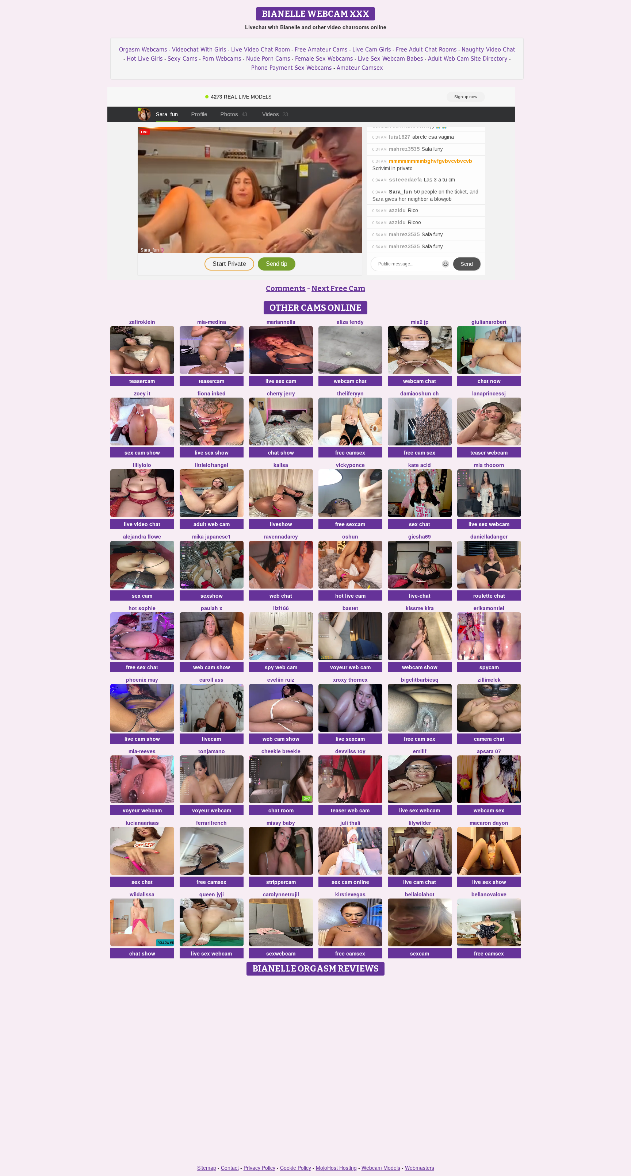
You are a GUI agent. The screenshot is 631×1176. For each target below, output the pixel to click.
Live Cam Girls (371, 49)
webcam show (419, 667)
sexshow (211, 595)
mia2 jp (420, 321)
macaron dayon (489, 822)
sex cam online (350, 881)
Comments (286, 288)
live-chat (420, 595)
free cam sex (419, 452)
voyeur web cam (350, 667)
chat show (281, 452)
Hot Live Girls (145, 58)
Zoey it (142, 393)
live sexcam (350, 738)
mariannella (281, 321)
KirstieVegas (350, 894)
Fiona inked (212, 393)
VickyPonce (350, 464)
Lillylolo (142, 464)
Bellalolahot (420, 894)
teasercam (142, 380)
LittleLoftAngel (211, 464)
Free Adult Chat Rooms (426, 49)
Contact (230, 1167)
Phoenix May (142, 679)
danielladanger (489, 536)
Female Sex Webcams (324, 58)
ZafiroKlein (142, 321)
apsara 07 (489, 751)
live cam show (142, 738)
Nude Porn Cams (268, 58)
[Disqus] (315, 1070)
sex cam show (142, 452)
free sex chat (142, 667)
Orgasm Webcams (143, 49)
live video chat (142, 524)
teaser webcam (489, 452)
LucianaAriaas (142, 822)
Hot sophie (142, 608)
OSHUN (350, 536)
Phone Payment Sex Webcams (291, 67)
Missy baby (281, 822)
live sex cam (280, 380)
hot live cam (350, 595)
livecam (211, 738)
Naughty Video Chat (488, 49)
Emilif (420, 751)
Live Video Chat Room (260, 49)
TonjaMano (211, 751)
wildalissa (142, 894)
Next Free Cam (338, 288)
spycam (489, 667)
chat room (281, 810)
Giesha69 (419, 536)
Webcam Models (381, 1167)
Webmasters (419, 1167)
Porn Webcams (221, 58)
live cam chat (419, 881)
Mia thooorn (489, 464)
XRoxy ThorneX (350, 679)
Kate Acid (419, 464)
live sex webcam (489, 524)
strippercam (281, 881)
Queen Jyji (211, 894)
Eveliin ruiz (280, 679)
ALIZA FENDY (350, 321)
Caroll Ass (211, 679)
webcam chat (350, 380)
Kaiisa (281, 464)
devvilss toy (350, 751)
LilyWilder (420, 822)
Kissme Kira (420, 608)
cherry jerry (281, 393)
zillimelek (489, 679)
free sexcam (350, 524)
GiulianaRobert (488, 321)
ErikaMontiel (489, 608)
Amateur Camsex (360, 67)
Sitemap (206, 1167)
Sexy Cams (183, 58)
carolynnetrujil (281, 894)
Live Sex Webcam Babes (390, 58)
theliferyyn (350, 393)
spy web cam (281, 667)
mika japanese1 (211, 536)
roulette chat (489, 595)
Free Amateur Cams (321, 49)
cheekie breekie (281, 751)
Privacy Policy (259, 1167)
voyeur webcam (142, 810)
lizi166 (281, 608)
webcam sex (489, 810)
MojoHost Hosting (336, 1167)
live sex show (212, 452)
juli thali (350, 822)
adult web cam (212, 524)
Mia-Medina (211, 321)
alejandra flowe (142, 536)
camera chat (489, 738)
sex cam (142, 595)
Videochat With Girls (199, 49)
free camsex (350, 452)
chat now (489, 380)
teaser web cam (350, 810)
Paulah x (211, 608)
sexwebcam (280, 953)
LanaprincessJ (489, 393)
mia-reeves (142, 751)
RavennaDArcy (281, 536)
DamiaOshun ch (419, 393)
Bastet (350, 608)
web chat (280, 595)
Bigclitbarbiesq (420, 679)
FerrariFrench (211, 822)
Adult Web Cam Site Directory (468, 58)
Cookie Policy (295, 1167)
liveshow (281, 524)
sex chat (419, 524)
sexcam (419, 953)
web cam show (211, 667)
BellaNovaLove (488, 894)
